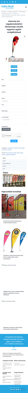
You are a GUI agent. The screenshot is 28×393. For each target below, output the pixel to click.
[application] (14, 180)
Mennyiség (4, 111)
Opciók (4, 166)
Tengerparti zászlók (12, 11)
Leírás (4, 160)
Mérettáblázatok (7, 163)
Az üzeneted (5, 117)
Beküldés (14, 141)
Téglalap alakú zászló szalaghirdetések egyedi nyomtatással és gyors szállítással (13, 293)
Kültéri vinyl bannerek (19, 360)
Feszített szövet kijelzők (7, 373)
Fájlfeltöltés (5, 126)
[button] (26, 7)
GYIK (4, 168)
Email (3, 98)
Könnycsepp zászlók (11, 152)
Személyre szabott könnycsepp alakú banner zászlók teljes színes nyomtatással (13, 257)
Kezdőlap (4, 11)
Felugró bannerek (18, 372)
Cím (3, 104)
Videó (4, 158)
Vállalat (3, 85)
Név (3, 79)
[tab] (14, 158)
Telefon (4, 92)
